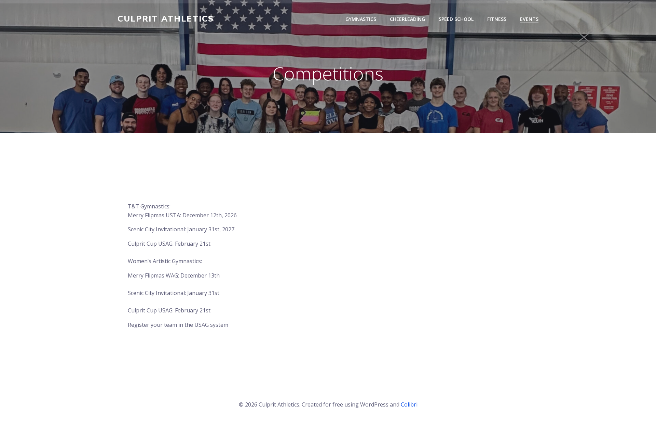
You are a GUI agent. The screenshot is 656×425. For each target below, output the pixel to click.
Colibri (409, 404)
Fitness (496, 19)
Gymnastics (360, 19)
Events (529, 19)
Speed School (456, 19)
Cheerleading (407, 19)
